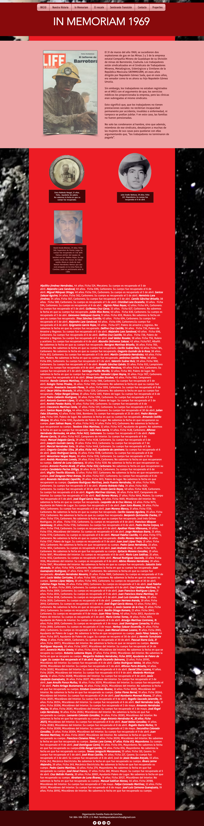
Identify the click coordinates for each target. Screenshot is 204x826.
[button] (60, 7)
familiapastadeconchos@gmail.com (117, 817)
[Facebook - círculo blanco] (99, 823)
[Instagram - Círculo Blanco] (104, 823)
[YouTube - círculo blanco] (108, 823)
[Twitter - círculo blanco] (94, 823)
